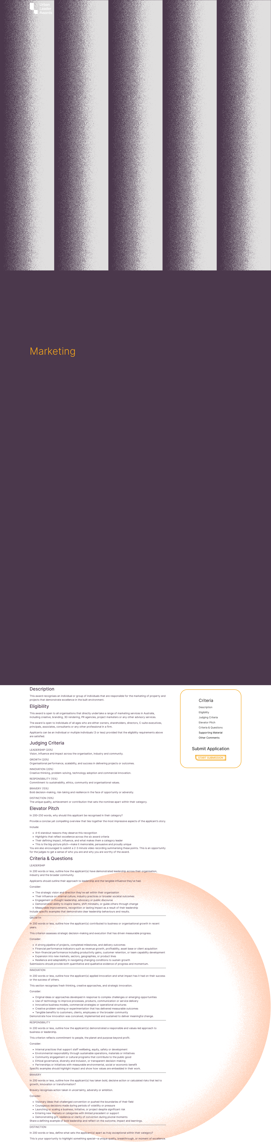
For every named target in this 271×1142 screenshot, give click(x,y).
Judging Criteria (208, 717)
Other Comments (209, 737)
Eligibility (204, 712)
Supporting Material (210, 732)
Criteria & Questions (211, 727)
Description (205, 707)
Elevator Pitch (207, 722)
